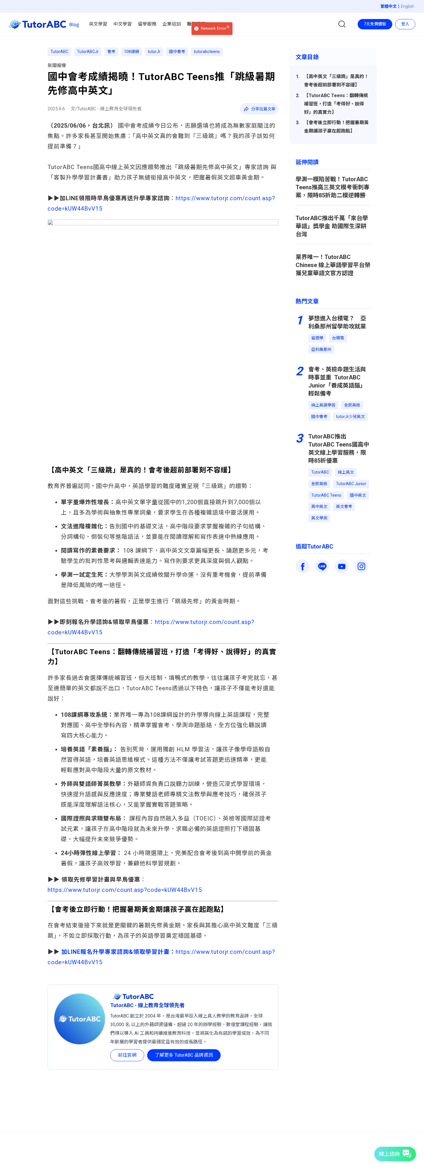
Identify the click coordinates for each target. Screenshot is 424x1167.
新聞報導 (57, 65)
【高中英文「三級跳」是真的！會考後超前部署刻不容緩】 (336, 81)
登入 (405, 24)
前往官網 (127, 1055)
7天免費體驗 (375, 24)
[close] (228, 35)
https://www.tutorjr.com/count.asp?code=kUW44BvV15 (125, 889)
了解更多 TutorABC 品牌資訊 (184, 1055)
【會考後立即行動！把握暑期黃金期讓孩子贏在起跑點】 (336, 127)
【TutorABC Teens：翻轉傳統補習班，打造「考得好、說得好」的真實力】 (336, 104)
